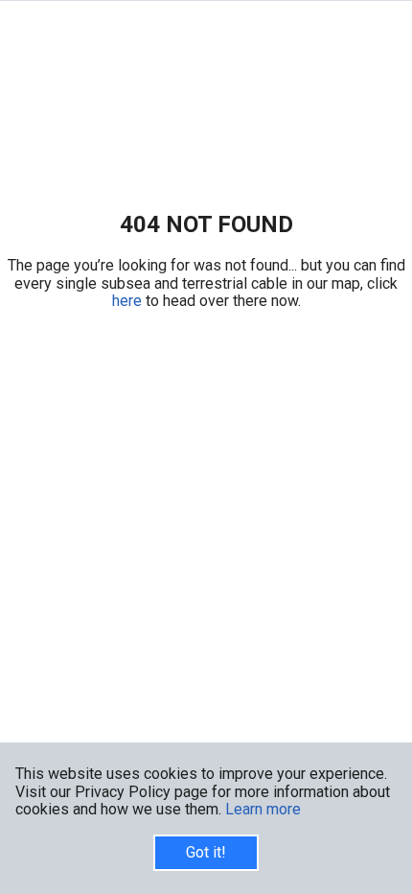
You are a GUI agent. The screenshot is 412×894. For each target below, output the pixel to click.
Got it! (206, 852)
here (129, 301)
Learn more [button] (263, 809)
